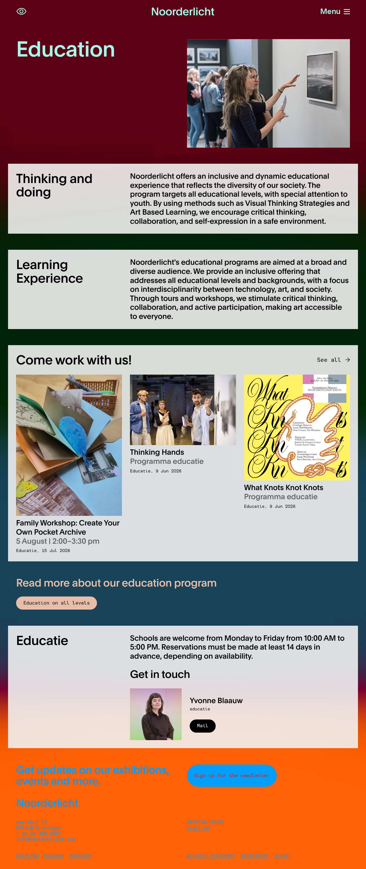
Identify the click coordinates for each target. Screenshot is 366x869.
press (281, 855)
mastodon (80, 855)
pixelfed (27, 855)
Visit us (198, 828)
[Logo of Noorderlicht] (183, 11)
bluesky (54, 855)
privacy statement (211, 855)
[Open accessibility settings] (21, 11)
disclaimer (255, 855)
